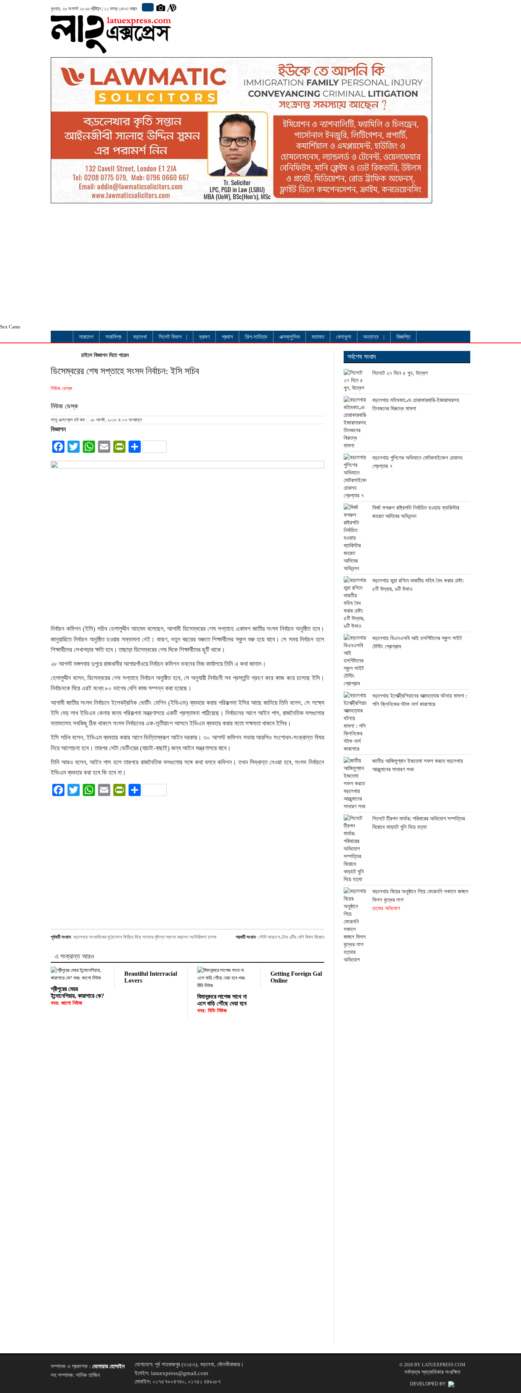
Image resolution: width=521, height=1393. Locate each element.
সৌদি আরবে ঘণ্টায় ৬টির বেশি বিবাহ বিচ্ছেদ (291, 937)
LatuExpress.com (443, 1364)
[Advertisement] (241, 265)
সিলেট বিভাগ (170, 337)
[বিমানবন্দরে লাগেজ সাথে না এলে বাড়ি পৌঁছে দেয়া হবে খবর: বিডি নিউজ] (224, 978)
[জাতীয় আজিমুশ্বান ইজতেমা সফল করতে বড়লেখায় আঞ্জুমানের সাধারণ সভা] (355, 783)
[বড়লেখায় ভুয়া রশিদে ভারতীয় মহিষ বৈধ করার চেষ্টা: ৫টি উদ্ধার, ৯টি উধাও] (355, 603)
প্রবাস (227, 337)
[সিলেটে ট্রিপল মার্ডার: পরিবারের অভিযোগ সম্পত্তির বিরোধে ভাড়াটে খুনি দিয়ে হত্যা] (355, 848)
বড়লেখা (140, 337)
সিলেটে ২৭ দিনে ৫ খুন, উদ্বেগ (400, 373)
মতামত (318, 337)
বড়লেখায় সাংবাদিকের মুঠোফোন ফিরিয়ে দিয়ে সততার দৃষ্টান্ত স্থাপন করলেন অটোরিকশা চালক (144, 937)
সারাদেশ (86, 337)
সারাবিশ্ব (113, 337)
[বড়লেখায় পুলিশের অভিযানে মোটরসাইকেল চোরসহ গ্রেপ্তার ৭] (355, 476)
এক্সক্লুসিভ (289, 337)
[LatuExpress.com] (111, 47)
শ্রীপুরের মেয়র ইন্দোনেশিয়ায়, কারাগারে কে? (77, 996)
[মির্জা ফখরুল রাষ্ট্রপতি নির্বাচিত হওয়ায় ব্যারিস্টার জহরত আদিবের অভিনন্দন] (355, 537)
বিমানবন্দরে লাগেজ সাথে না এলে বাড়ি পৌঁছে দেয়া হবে (222, 1003)
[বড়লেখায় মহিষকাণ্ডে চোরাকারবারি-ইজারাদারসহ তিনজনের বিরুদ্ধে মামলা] (355, 422)
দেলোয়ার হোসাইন (108, 1366)
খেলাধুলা (343, 337)
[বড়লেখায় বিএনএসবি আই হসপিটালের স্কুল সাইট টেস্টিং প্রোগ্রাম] (355, 660)
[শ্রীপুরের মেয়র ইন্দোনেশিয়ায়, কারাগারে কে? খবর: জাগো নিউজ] (78, 974)
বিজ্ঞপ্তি (403, 337)
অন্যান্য (371, 337)
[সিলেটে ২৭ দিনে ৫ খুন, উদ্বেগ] (355, 380)
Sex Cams (10, 327)
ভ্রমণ (204, 337)
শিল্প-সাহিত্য (256, 337)
